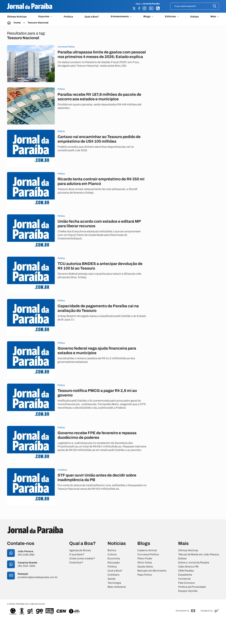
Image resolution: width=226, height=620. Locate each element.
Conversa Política (148, 554)
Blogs (146, 16)
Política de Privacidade (192, 587)
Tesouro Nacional (38, 23)
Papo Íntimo (144, 574)
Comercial (184, 579)
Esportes (43, 16)
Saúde (111, 579)
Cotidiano (114, 574)
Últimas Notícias (17, 16)
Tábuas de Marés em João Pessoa (198, 554)
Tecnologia (114, 583)
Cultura (112, 554)
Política (68, 16)
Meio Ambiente (117, 587)
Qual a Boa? (92, 16)
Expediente (185, 574)
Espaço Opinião (188, 591)
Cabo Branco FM (188, 566)
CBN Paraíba (186, 570)
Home (17, 23)
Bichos (112, 550)
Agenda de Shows (80, 550)
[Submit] (214, 6)
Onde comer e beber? (82, 558)
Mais (213, 16)
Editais (194, 16)
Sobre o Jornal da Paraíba (193, 562)
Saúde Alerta (145, 566)
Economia (114, 558)
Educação (114, 562)
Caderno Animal (147, 550)
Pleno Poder (144, 558)
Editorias (170, 16)
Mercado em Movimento (151, 570)
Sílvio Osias (144, 562)
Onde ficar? (76, 562)
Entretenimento (120, 16)
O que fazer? (76, 554)
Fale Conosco (186, 583)
